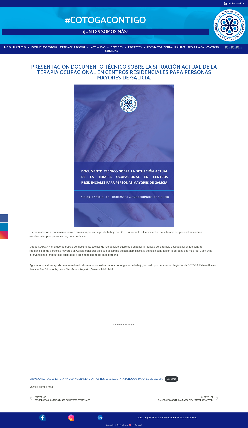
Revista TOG (154, 47)
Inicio (7, 47)
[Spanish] (239, 47)
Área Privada (196, 47)
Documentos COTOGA (44, 47)
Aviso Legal (143, 417)
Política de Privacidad (163, 417)
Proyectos (135, 47)
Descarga (171, 379)
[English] (228, 47)
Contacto (212, 47)
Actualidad (98, 47)
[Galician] (233, 47)
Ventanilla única (174, 47)
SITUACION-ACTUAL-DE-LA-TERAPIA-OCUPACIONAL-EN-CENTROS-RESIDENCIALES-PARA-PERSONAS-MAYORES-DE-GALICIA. (96, 379)
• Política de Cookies (186, 417)
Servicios (117, 47)
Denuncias (111, 51)
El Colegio (19, 47)
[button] (234, 3)
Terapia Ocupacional (73, 47)
